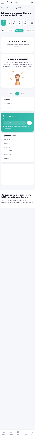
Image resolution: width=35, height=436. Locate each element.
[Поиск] (27, 2)
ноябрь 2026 (7, 158)
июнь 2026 (7, 139)
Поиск (32, 434)
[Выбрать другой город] (16, 2)
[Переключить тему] (32, 2)
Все (3, 31)
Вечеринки (10, 8)
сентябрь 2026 (8, 151)
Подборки (25, 434)
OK (29, 123)
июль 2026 (7, 143)
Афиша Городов (7, 2)
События (11, 434)
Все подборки (7, 107)
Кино (18, 434)
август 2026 (7, 147)
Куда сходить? (8, 103)
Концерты (10, 31)
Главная (3, 8)
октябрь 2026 (7, 154)
